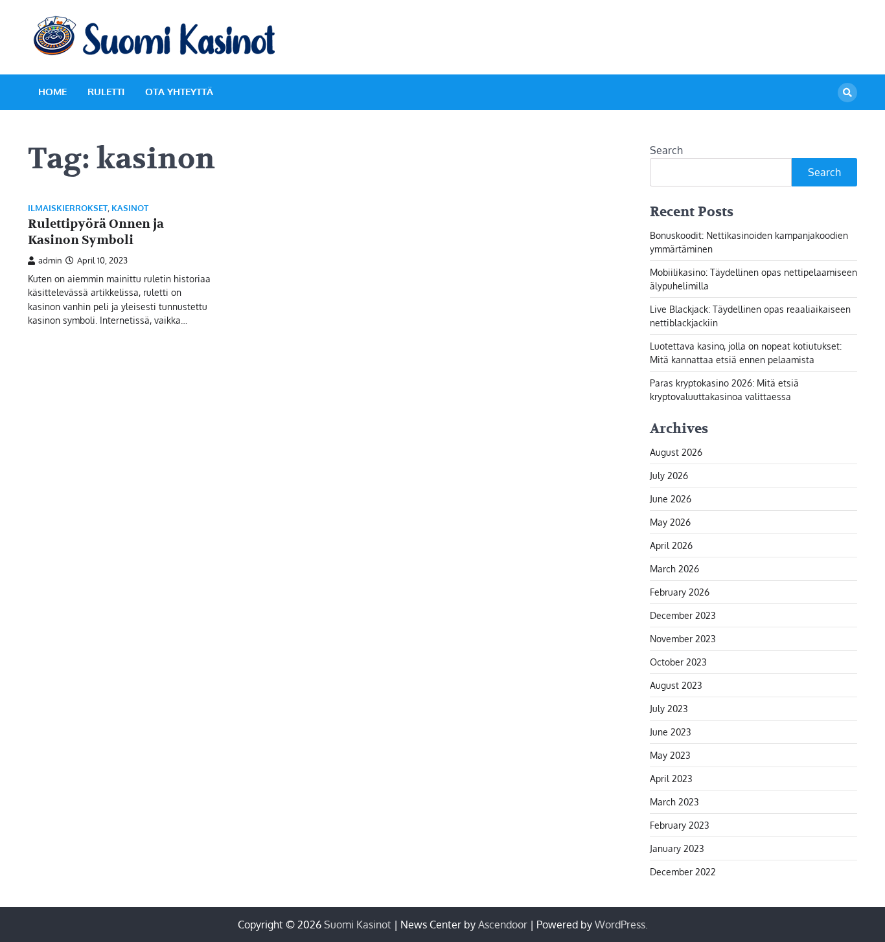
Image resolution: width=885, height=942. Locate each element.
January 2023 (677, 848)
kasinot (129, 208)
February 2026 (679, 592)
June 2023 (670, 731)
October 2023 (678, 661)
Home (52, 91)
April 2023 (671, 778)
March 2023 (674, 801)
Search (666, 150)
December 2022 (683, 871)
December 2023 (683, 615)
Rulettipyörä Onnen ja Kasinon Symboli (96, 232)
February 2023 (679, 825)
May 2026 (670, 522)
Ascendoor (502, 924)
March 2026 (674, 568)
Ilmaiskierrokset (68, 208)
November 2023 (683, 638)
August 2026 (676, 452)
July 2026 (669, 475)
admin (50, 260)
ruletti (105, 91)
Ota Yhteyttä (179, 91)
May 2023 (670, 755)
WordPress (620, 924)
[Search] (847, 92)
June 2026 (670, 498)
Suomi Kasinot (357, 924)
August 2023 (676, 685)
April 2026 (671, 545)
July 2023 (669, 708)
